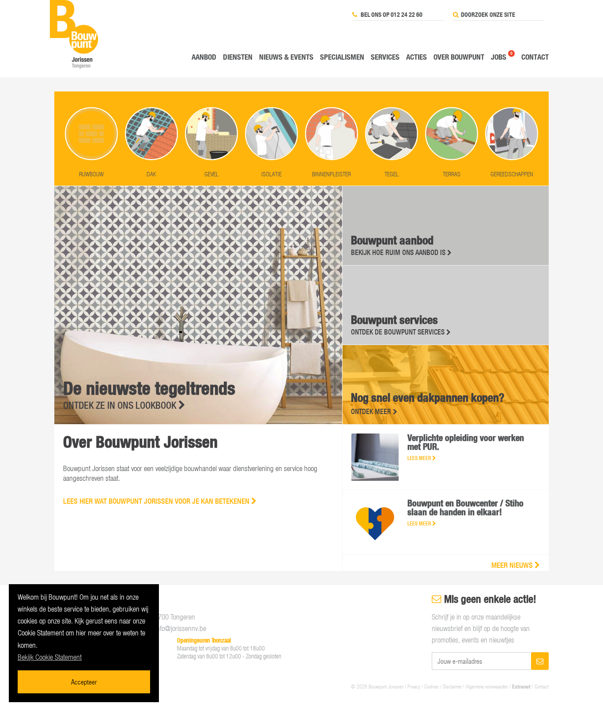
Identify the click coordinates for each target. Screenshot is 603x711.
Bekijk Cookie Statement (50, 657)
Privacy (413, 686)
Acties (416, 56)
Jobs (498, 56)
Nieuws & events (286, 56)
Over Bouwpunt (458, 56)
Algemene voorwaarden (487, 686)
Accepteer (84, 681)
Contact (535, 56)
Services (385, 56)
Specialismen (342, 56)
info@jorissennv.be (180, 628)
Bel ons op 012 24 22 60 (390, 15)
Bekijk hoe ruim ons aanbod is (399, 252)
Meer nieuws (513, 565)
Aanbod (204, 56)
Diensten (238, 56)
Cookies (431, 686)
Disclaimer (452, 686)
